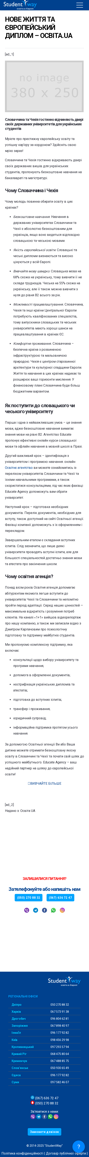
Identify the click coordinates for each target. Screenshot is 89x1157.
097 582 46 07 (59, 1082)
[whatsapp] (53, 911)
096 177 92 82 (59, 1032)
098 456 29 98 (59, 1040)
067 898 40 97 (59, 1025)
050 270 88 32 (59, 1004)
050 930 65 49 (59, 1068)
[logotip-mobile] (29, 5)
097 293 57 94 (59, 1047)
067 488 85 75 (59, 1061)
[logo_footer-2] (44, 982)
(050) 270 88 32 (46, 1103)
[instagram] (62, 911)
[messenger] (44, 1118)
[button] (80, 5)
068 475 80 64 (59, 1054)
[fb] (44, 911)
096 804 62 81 (59, 1018)
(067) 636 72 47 (46, 1098)
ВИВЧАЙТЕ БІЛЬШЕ (45, 783)
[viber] (26, 911)
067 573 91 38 (59, 1011)
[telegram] (35, 911)
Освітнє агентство (19, 468)
